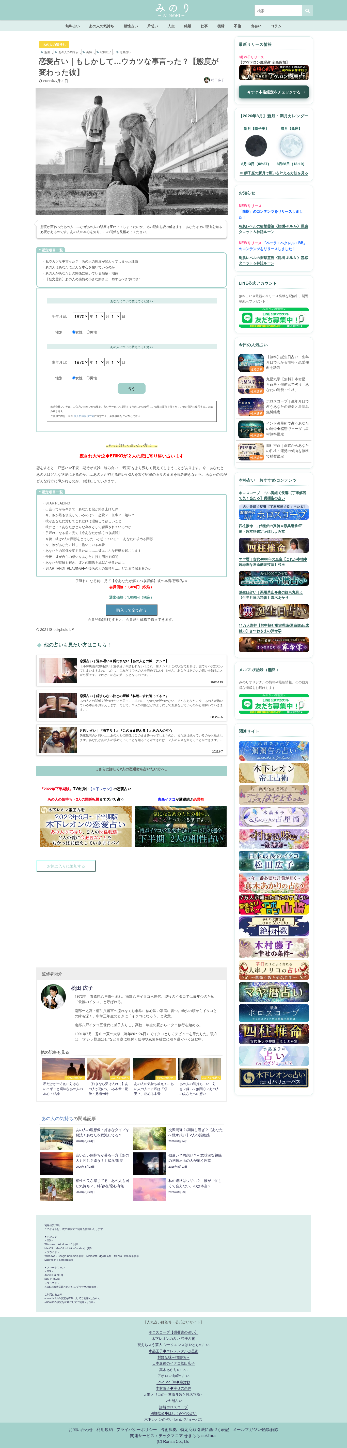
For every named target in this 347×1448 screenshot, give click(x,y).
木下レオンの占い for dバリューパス (173, 1419)
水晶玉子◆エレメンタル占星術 (173, 1350)
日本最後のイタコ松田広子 (173, 1363)
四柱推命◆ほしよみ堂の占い (173, 1412)
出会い (256, 25)
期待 (89, 52)
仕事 (204, 25)
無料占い (73, 25)
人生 (171, 25)
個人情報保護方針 (84, 416)
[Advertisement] (131, 916)
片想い (152, 25)
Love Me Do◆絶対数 (173, 1381)
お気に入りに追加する (66, 865)
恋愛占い (125, 52)
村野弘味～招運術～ (173, 1356)
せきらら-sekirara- (200, 1435)
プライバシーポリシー (136, 1429)
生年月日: (59, 316)
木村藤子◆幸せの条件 (173, 1388)
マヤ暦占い (173, 1400)
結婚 (187, 25)
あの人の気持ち (101, 25)
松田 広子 (217, 80)
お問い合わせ (81, 1429)
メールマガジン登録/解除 (255, 1429)
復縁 (221, 25)
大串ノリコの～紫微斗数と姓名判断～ (173, 1394)
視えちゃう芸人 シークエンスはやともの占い (173, 1344)
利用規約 (105, 1429)
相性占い (131, 25)
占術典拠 (169, 1429)
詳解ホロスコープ (173, 1406)
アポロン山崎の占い (173, 1375)
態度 (47, 52)
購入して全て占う (131, 610)
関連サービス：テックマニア (156, 1435)
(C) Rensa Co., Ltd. (174, 1441)
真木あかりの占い (173, 1369)
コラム (276, 25)
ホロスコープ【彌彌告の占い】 (173, 1332)
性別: (59, 332)
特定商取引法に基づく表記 (204, 1429)
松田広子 (106, 52)
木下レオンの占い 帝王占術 (173, 1338)
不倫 (237, 25)
